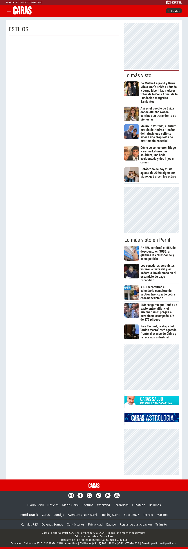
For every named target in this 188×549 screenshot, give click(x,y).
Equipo (111, 524)
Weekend (103, 505)
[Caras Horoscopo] (151, 421)
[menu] (8, 10)
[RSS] (108, 495)
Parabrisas (121, 505)
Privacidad (95, 524)
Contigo (58, 515)
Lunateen (138, 505)
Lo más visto (137, 75)
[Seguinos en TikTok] (98, 495)
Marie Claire (70, 505)
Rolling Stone (111, 515)
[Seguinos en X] (89, 495)
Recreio (148, 515)
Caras (46, 515)
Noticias (53, 505)
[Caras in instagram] (71, 495)
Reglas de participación (136, 524)
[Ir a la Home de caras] (22, 13)
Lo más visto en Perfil (147, 240)
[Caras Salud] (151, 404)
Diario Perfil (35, 505)
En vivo (175, 10)
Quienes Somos (52, 524)
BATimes (155, 505)
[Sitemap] (117, 495)
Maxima (162, 515)
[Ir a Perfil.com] (174, 3)
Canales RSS (29, 524)
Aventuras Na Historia (83, 515)
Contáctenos (75, 524)
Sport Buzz (131, 515)
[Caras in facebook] (80, 495)
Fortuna (87, 505)
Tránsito (161, 524)
